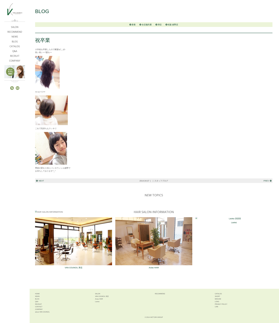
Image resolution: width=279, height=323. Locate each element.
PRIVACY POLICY (221, 304)
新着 (134, 25)
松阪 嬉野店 (173, 25)
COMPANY (14, 60)
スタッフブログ (161, 181)
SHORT (217, 296)
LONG (217, 301)
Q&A (14, 51)
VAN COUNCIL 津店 (73, 268)
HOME (37, 294)
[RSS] (12, 88)
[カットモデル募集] (14, 71)
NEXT (41, 181)
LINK (216, 307)
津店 (160, 25)
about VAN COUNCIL (42, 312)
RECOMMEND (14, 31)
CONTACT (38, 307)
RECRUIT (14, 55)
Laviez (234, 222)
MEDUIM (218, 299)
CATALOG (15, 46)
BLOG (15, 41)
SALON (14, 27)
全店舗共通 (147, 25)
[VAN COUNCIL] (14, 11)
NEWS (15, 36)
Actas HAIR (154, 268)
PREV (266, 181)
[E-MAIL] (17, 88)
